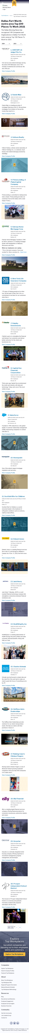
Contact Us (4, 1017)
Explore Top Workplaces (14, 954)
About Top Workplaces (7, 980)
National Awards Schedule (8, 987)
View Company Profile (8, 71)
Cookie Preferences (22, 1030)
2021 (15, 43)
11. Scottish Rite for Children (13, 496)
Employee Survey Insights (7, 1003)
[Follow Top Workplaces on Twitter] (14, 1023)
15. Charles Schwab (18, 667)
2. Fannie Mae (16, 95)
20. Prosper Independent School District (19, 886)
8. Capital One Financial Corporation (16, 370)
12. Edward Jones (17, 539)
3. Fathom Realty (17, 137)
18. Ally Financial (17, 799)
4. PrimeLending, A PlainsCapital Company (18, 182)
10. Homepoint (16, 458)
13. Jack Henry (16, 581)
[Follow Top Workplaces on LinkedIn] (17, 1023)
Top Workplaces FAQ (6, 982)
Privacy (15, 1030)
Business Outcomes (6, 1006)
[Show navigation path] (11, 15)
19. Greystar (16, 841)
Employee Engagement (7, 1001)
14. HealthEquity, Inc (19, 624)
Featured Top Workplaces (7, 973)
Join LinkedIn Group (6, 1015)
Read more (23, 252)
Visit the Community (6, 1013)
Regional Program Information (9, 985)
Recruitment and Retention (8, 999)
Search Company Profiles (7, 970)
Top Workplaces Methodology (8, 989)
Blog (2, 996)
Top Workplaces (4, 15)
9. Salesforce (13, 415)
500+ (3, 43)
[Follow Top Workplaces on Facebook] (11, 1023)
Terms (11, 1030)
